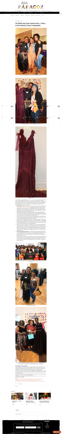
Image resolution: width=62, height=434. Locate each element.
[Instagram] (44, 419)
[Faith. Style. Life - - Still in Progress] (17, 396)
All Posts (12, 15)
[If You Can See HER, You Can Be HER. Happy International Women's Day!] (45, 396)
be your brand (38, 15)
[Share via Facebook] (15, 383)
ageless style (28, 15)
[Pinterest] (48, 419)
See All (50, 391)
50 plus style (22, 15)
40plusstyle (17, 15)
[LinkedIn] (47, 421)
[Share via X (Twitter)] (17, 383)
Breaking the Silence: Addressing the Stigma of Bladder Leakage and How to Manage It (31, 402)
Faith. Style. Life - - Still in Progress (16, 402)
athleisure (32, 15)
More (42, 15)
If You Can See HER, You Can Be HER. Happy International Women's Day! (45, 402)
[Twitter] (46, 419)
